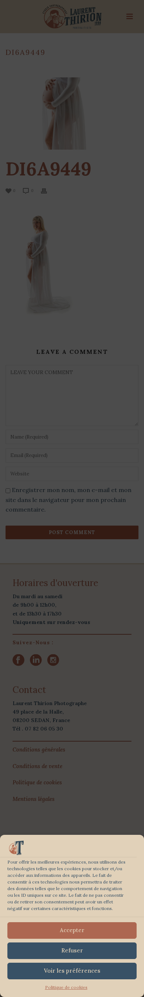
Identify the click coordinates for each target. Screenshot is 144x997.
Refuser (72, 950)
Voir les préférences (72, 970)
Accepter (72, 930)
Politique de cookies (66, 987)
